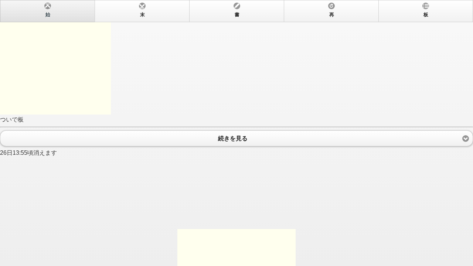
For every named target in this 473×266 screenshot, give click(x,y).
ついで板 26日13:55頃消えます (214, 84)
